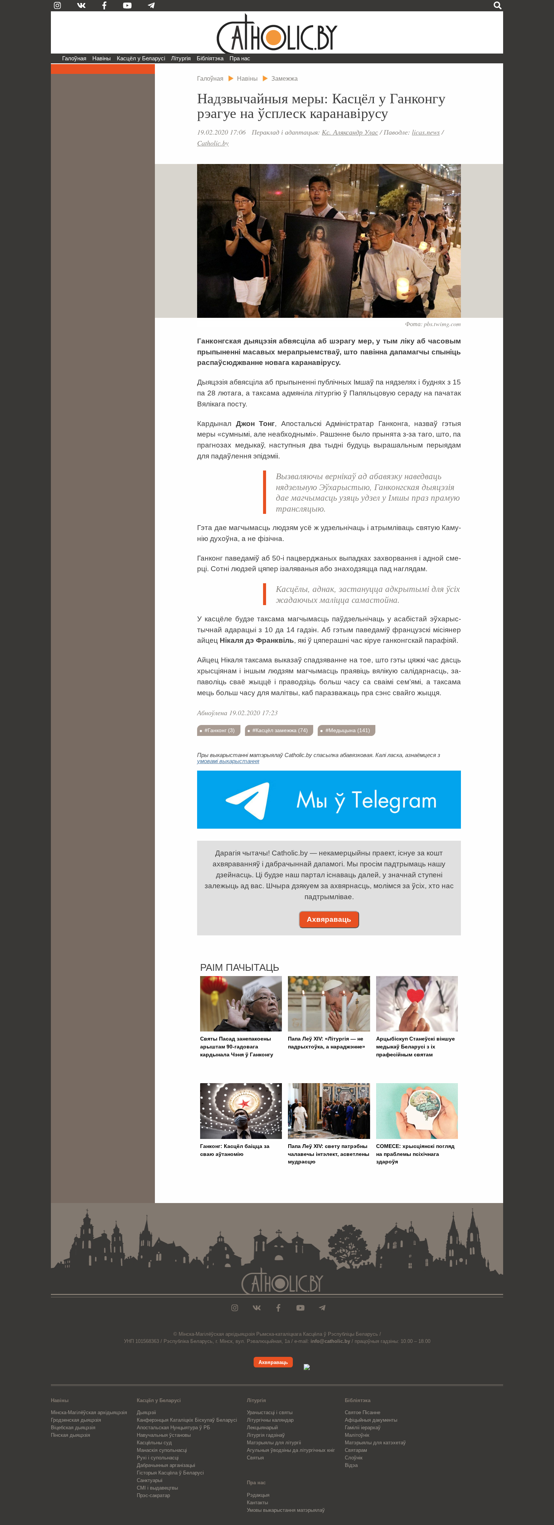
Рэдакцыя (258, 1495)
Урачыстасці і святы (269, 1412)
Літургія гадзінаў (266, 1435)
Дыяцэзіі (146, 1412)
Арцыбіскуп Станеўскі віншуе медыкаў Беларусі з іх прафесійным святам (415, 1047)
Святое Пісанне (362, 1412)
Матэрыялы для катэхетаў (375, 1442)
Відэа (351, 1465)
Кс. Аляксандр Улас (350, 131)
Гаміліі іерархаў (363, 1427)
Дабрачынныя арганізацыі (166, 1465)
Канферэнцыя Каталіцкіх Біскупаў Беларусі (187, 1420)
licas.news (426, 131)
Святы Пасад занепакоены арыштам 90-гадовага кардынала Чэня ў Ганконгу (236, 1047)
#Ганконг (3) (220, 730)
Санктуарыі (149, 1480)
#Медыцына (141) (348, 730)
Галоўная (74, 58)
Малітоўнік (357, 1435)
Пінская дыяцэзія (70, 1435)
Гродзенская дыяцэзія (76, 1420)
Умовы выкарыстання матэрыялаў (286, 1510)
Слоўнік (354, 1458)
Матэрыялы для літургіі (274, 1442)
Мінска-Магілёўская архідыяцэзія (89, 1412)
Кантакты (257, 1502)
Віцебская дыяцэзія (73, 1427)
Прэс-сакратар (153, 1495)
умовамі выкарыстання (228, 761)
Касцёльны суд (154, 1442)
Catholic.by (213, 142)
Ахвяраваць (329, 919)
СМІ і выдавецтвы (157, 1488)
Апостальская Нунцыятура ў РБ (173, 1427)
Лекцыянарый (262, 1427)
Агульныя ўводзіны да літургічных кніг (291, 1450)
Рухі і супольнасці (158, 1458)
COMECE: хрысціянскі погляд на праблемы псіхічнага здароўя (415, 1154)
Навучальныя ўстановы (164, 1435)
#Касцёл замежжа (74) (280, 730)
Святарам (356, 1450)
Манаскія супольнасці (162, 1450)
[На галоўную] (277, 32)
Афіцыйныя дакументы (371, 1420)
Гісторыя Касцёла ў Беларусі (170, 1473)
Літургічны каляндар (270, 1420)
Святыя (255, 1458)
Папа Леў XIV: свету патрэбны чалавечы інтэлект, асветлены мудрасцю (328, 1154)
